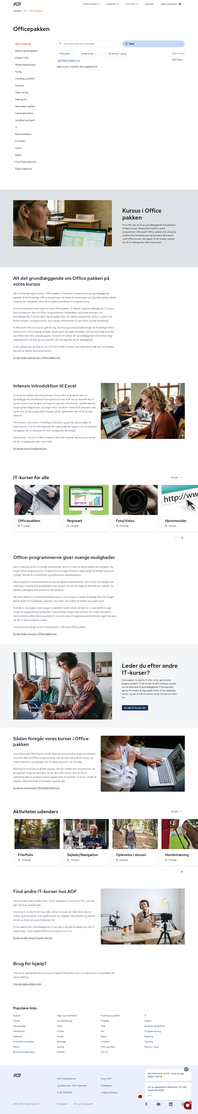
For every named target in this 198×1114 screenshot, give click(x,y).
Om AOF (130, 3)
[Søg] (60, 43)
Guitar (60, 1036)
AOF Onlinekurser (66, 1078)
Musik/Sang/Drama (25, 64)
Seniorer (19, 85)
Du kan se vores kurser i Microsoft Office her (36, 787)
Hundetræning (64, 1020)
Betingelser (62, 1104)
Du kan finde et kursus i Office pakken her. (35, 633)
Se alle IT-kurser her (135, 707)
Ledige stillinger (109, 1092)
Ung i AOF (106, 1078)
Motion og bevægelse (26, 50)
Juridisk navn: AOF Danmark (72, 1085)
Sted (131, 43)
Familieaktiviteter (24, 113)
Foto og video (108, 1046)
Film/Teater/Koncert (26, 161)
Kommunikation (23, 134)
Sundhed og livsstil (25, 120)
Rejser (18, 154)
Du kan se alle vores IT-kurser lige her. (33, 937)
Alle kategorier (23, 43)
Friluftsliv (20, 141)
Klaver (104, 1036)
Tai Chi (104, 1052)
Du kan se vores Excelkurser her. (30, 448)
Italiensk (17, 1036)
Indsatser (111, 3)
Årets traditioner (23, 168)
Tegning (149, 1041)
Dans (59, 1026)
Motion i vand (152, 1046)
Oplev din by (21, 92)
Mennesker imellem (25, 106)
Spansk (17, 1015)
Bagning (149, 1036)
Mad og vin (21, 99)
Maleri (16, 1046)
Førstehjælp (19, 1026)
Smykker (105, 1041)
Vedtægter (106, 1085)
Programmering (153, 1031)
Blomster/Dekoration (24, 1052)
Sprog (18, 71)
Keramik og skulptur (155, 1026)
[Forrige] (176, 538)
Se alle (174, 477)
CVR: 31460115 (64, 1092)
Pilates (148, 1020)
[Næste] (182, 538)
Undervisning (90, 3)
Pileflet (61, 1052)
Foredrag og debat (24, 78)
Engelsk (105, 1020)
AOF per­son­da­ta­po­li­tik (83, 1104)
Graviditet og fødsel (23, 1041)
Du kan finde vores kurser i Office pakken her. (36, 357)
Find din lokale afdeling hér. (27, 984)
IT (25, 10)
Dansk (16, 1020)
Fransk (60, 1031)
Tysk (103, 1026)
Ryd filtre (177, 59)
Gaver (18, 148)
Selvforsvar (19, 1031)
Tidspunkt (64, 53)
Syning (60, 1046)
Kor (102, 1031)
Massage (61, 1041)
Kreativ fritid (21, 57)
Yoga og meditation (67, 1015)
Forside (17, 10)
